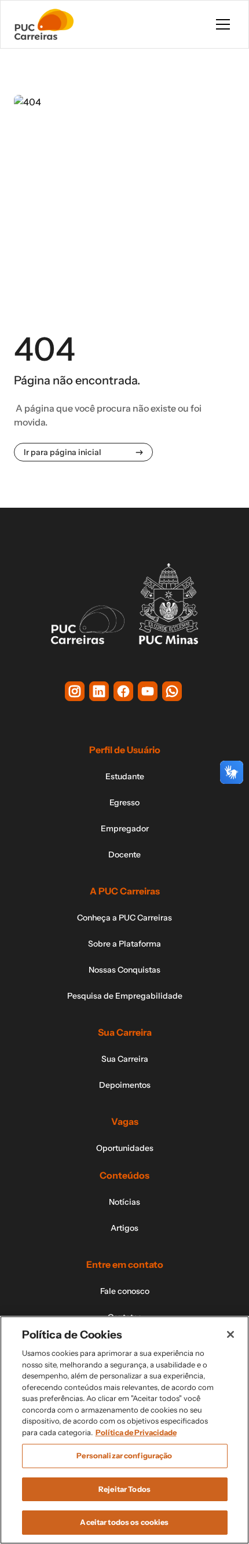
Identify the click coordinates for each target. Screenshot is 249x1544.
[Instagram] (75, 691)
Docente (124, 854)
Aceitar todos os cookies (124, 1522)
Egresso (124, 802)
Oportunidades (124, 1148)
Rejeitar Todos (124, 1489)
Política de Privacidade (136, 1432)
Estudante (124, 776)
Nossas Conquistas (124, 969)
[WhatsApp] (172, 691)
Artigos (124, 1228)
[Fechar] (230, 1334)
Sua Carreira (124, 1059)
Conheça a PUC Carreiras (124, 917)
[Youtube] (148, 691)
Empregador (125, 828)
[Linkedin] (99, 691)
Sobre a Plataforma (124, 943)
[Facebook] (123, 691)
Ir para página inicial (62, 452)
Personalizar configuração (124, 1455)
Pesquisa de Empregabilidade (124, 996)
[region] (124, 1430)
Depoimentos (125, 1085)
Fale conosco (124, 1291)
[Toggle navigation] (223, 24)
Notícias (124, 1202)
